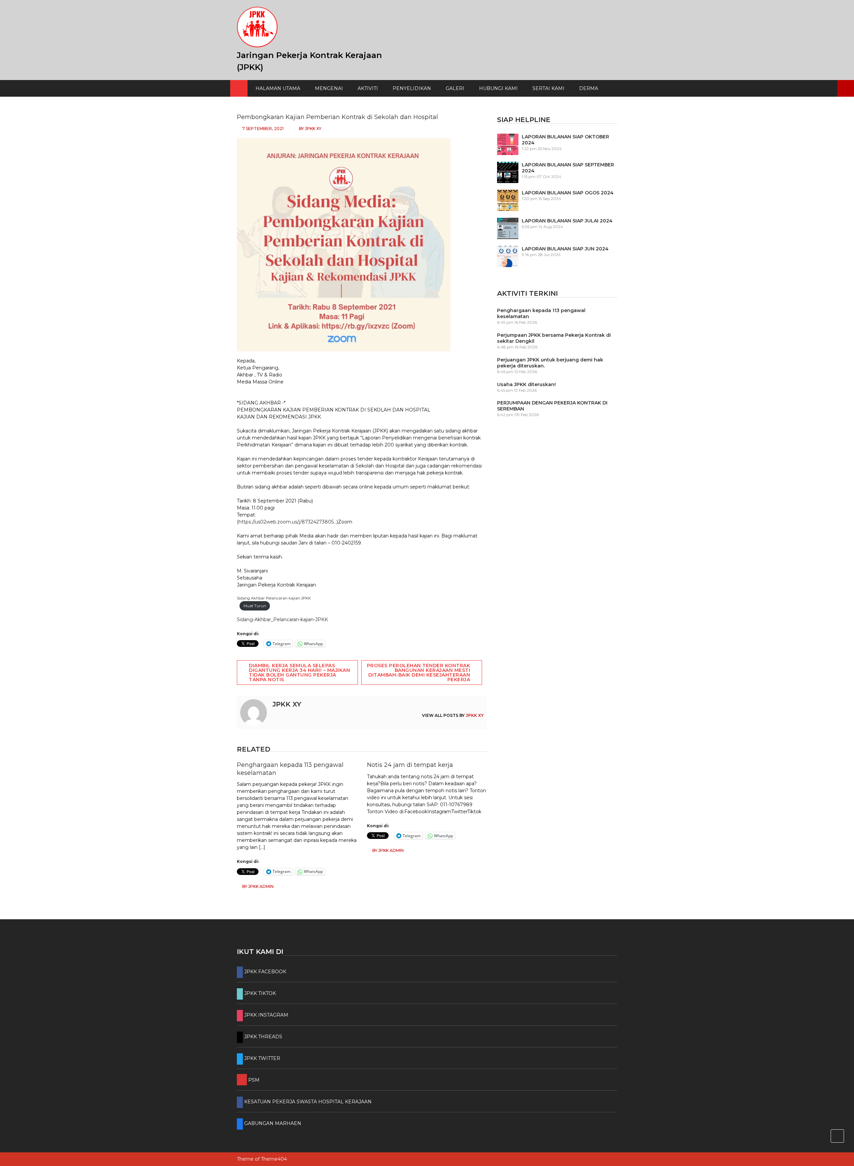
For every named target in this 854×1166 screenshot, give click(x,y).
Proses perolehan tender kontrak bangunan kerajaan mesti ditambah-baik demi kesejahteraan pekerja (418, 673)
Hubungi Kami (498, 88)
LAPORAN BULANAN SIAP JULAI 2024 (567, 221)
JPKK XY (313, 128)
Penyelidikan (412, 88)
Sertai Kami (548, 88)
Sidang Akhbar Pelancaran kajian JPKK (274, 598)
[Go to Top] (837, 1136)
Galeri (455, 88)
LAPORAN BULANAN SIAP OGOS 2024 (567, 193)
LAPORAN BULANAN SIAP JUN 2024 (565, 249)
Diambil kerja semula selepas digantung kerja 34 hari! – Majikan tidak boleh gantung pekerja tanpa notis (299, 673)
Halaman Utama (278, 88)
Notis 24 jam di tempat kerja (410, 765)
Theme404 (274, 1159)
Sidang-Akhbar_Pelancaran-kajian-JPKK (282, 620)
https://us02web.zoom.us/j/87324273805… (288, 522)
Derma (588, 88)
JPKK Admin (261, 886)
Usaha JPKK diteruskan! (526, 384)
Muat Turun (255, 606)
